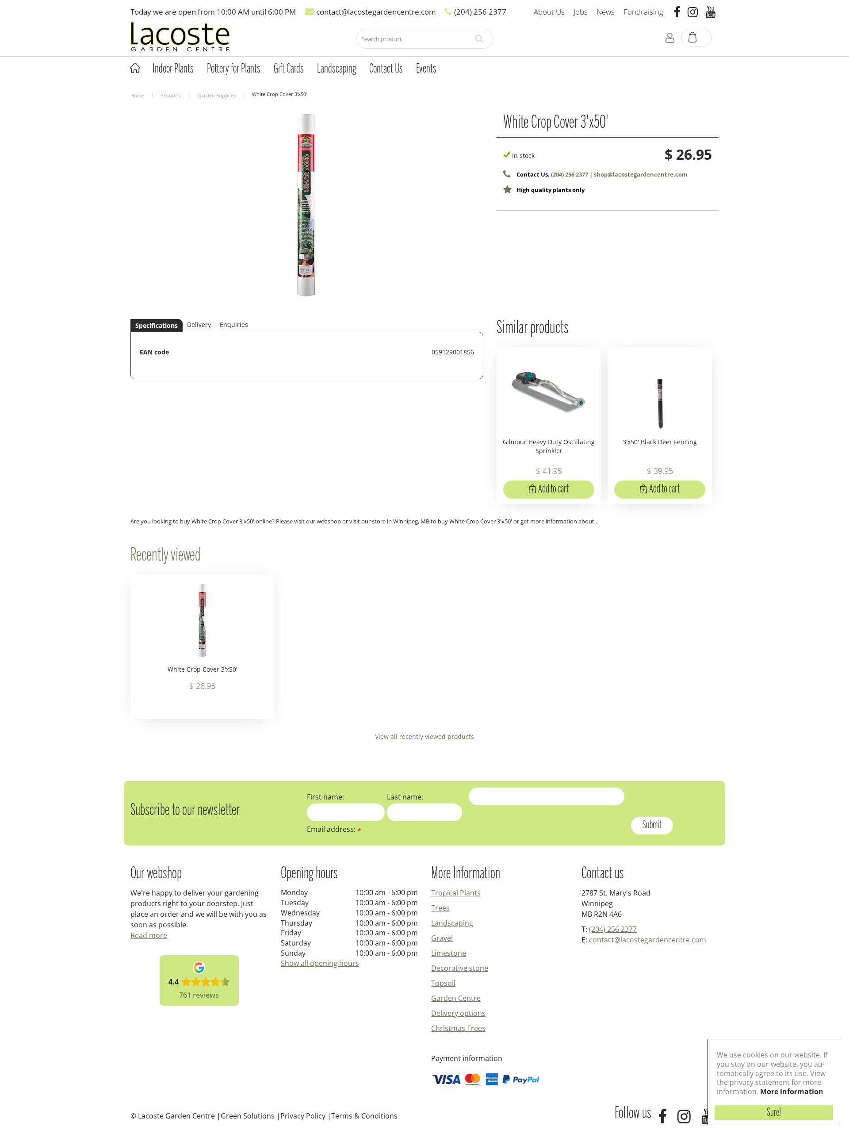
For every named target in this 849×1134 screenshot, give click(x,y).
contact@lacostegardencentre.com (647, 940)
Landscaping (452, 923)
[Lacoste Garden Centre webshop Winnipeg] (180, 36)
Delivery (199, 324)
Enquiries (234, 324)
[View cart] (696, 38)
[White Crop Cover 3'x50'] (306, 213)
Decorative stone (459, 968)
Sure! (774, 1112)
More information (791, 1091)
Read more (148, 935)
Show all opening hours (320, 963)
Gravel (442, 938)
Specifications (156, 325)
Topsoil (443, 983)
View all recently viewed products (424, 736)
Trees (440, 908)
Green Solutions (248, 1116)
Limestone (448, 953)
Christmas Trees (458, 1028)
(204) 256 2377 (569, 174)
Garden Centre (456, 998)
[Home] (135, 68)
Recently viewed (165, 555)
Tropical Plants (456, 893)
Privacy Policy (302, 1116)
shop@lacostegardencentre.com (641, 174)
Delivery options (458, 1013)
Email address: (334, 829)
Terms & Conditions (364, 1116)
